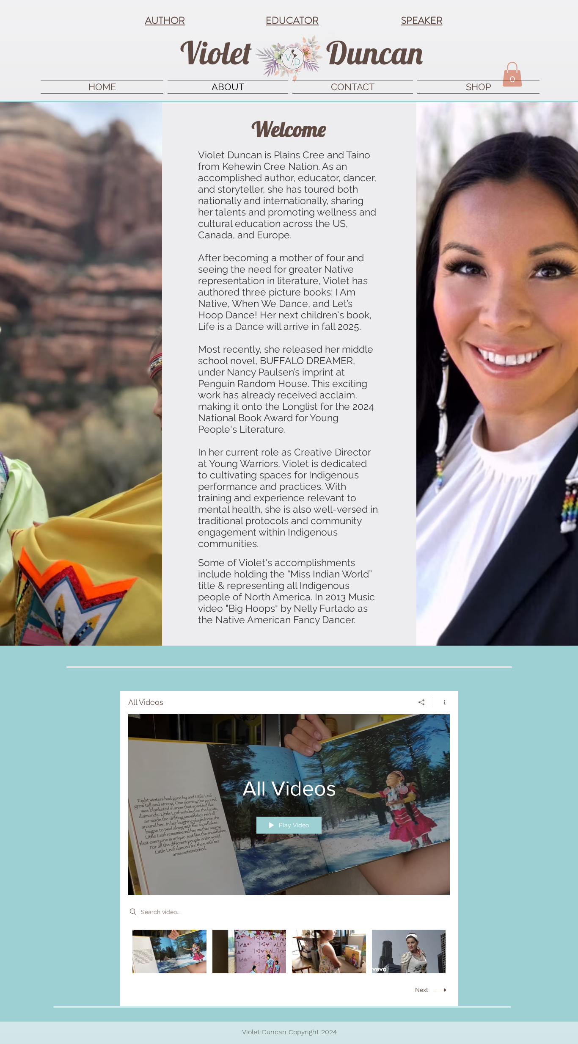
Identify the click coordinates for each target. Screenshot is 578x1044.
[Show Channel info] (441, 702)
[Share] (421, 702)
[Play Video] (169, 951)
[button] (512, 74)
